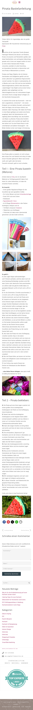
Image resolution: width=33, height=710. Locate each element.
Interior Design (6, 629)
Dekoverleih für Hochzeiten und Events (13, 600)
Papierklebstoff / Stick (9, 201)
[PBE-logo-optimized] (14, 2)
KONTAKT (28, 706)
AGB (22, 706)
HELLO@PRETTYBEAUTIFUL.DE (14, 656)
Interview (5, 632)
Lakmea (16, 13)
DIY (23, 13)
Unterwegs (5, 640)
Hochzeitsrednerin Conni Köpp (11, 605)
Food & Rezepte (7, 619)
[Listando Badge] (16, 678)
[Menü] (19, 2)
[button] (4, 522)
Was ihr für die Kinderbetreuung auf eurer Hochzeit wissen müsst (14, 593)
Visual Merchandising (8, 642)
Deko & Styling (6, 614)
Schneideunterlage (25, 194)
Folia (3, 46)
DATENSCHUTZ (6, 706)
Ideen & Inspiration (8, 627)
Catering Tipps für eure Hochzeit (11, 597)
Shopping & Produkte (8, 637)
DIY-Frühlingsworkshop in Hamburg (12, 602)
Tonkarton (19, 208)
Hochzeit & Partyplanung (9, 624)
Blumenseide (15, 203)
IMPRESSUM (16, 706)
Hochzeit (4, 621)
